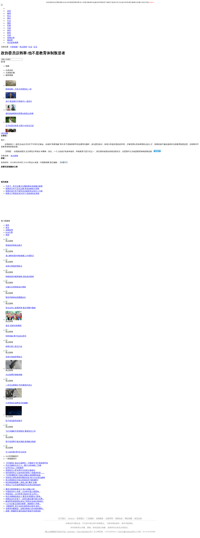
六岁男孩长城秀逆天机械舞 (17, 403)
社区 (54, 2)
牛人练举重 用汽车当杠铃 (16, 452)
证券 (98, 2)
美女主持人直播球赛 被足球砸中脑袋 (21, 308)
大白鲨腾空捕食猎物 (14, 375)
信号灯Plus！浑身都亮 (14, 468)
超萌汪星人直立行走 (14, 346)
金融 (94, 2)
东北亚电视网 (12, 43)
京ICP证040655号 (85, 532)
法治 (64, 2)
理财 (101, 2)
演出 (143, 2)
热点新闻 (23, 47)
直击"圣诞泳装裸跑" (14, 326)
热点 (9, 16)
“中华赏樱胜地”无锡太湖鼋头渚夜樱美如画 (23, 475)
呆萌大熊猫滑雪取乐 (14, 266)
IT (111, 2)
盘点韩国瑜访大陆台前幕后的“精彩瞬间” (22, 480)
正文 (35, 47)
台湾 (67, 2)
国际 (61, 2)
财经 (91, 2)
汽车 (116, 2)
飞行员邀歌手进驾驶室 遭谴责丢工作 (21, 431)
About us (71, 518)
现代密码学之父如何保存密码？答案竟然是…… (25, 473)
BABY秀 (9, 232)
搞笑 (7, 225)
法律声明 (109, 518)
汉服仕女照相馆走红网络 (16, 287)
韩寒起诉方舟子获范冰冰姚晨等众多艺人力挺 (24, 191)
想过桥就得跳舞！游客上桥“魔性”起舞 (21, 482)
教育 (130, 2)
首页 (47, 2)
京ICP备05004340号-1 (127, 532)
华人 (81, 2)
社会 (9, 21)
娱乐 (123, 2)
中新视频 (14, 47)
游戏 (113, 2)
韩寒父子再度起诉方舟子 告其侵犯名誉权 (22, 193)
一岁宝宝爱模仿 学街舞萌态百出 (19, 385)
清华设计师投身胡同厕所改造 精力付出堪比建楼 (25, 478)
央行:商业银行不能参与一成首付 (19, 101)
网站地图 (128, 518)
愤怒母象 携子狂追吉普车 (16, 336)
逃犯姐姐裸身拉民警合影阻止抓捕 (19, 113)
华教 (88, 2)
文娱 (9, 28)
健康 (133, 2)
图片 (140, 2)
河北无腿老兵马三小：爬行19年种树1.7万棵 (23, 465)
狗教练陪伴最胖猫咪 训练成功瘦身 (20, 277)
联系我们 (80, 518)
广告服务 (90, 518)
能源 (108, 2)
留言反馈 (138, 518)
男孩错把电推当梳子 (14, 245)
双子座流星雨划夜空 (14, 421)
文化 (120, 2)
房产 (104, 2)
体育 (126, 2)
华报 (84, 2)
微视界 (10, 40)
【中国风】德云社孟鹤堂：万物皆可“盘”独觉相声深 (27, 463)
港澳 (71, 2)
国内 (9, 18)
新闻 (51, 2)
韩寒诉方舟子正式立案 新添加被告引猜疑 (22, 189)
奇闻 (7, 235)
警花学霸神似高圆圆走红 (16, 297)
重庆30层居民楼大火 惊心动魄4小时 (21, 489)
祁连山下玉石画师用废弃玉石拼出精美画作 (23, 485)
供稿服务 (99, 518)
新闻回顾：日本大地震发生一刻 (18, 89)
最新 (9, 13)
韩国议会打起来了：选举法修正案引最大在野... (25, 499)
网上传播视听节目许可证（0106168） (60, 532)
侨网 (74, 2)
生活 (136, 2)
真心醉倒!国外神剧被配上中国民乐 (20, 256)
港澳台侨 (11, 38)
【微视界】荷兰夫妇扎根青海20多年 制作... (23, 506)
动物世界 (9, 230)
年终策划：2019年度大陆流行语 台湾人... (22, 494)
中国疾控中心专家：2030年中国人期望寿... (23, 492)
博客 (57, 2)
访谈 (9, 35)
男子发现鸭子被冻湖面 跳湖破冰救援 (21, 442)
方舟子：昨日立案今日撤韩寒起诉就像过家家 (24, 186)
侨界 (78, 2)
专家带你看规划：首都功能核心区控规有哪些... (25, 509)
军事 (9, 26)
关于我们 (62, 518)
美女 (7, 228)
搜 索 (3, 62)
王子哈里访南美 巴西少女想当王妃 (20, 126)
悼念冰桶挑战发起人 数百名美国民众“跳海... (24, 496)
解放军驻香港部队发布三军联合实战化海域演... (25, 501)
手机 (146, 2)
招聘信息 (119, 518)
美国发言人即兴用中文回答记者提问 (20, 470)
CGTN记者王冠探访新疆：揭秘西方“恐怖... (23, 504)
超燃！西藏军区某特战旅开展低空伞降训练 (23, 511)
